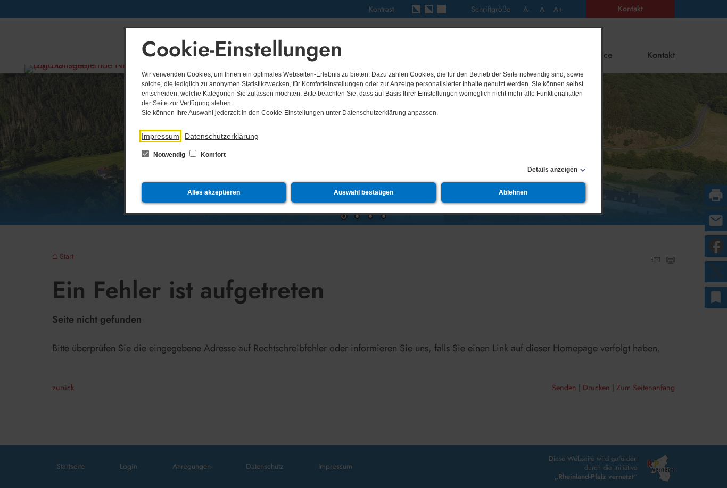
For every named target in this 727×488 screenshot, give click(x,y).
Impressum (160, 136)
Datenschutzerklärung (222, 136)
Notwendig (169, 154)
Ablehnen (513, 192)
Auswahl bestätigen (363, 192)
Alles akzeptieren (213, 192)
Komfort (212, 154)
